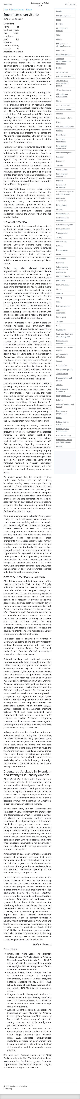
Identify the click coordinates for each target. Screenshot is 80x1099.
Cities (58, 35)
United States (61, 365)
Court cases (61, 50)
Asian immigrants (63, 105)
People (59, 11)
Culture (59, 39)
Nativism (59, 24)
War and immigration (64, 369)
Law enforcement (63, 306)
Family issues (61, 205)
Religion (59, 246)
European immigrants (65, 76)
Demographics (62, 250)
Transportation (62, 233)
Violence (59, 293)
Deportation (61, 135)
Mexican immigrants (64, 152)
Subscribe (8, 4)
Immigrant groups (63, 15)
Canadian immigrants (64, 224)
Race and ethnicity (63, 435)
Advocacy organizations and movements (63, 61)
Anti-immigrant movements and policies (62, 83)
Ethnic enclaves (62, 169)
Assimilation (61, 258)
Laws (58, 122)
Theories (59, 165)
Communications (63, 276)
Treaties (59, 385)
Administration (62, 374)
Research (60, 254)
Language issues (62, 285)
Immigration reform (64, 118)
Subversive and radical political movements (62, 269)
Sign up (72, 4)
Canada (59, 361)
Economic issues (17, 9)
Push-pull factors (63, 229)
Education (60, 157)
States (58, 101)
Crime (58, 289)
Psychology (60, 330)
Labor (6, 9)
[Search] (66, 4)
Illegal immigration (63, 54)
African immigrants (63, 90)
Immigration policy (63, 396)
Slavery (29, 9)
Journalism (60, 280)
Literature (60, 263)
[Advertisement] (35, 36)
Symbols (59, 321)
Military (59, 297)
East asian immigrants (65, 126)
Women (59, 209)
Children (59, 113)
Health (58, 68)
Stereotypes (61, 317)
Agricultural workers (64, 109)
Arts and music (62, 72)
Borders (59, 130)
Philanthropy (61, 241)
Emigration (60, 161)
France (59, 418)
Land (58, 325)
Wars (58, 302)
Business (59, 180)
